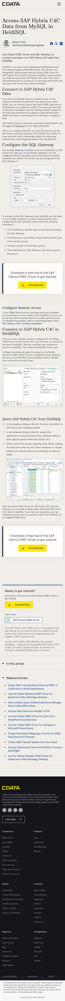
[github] (15, 810)
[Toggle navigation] (58, 4)
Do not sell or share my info (32, 997)
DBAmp (37, 851)
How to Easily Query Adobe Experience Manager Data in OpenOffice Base (35, 704)
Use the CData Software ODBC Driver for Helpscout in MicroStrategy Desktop (30, 757)
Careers (37, 917)
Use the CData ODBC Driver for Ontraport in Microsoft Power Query (32, 726)
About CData (39, 890)
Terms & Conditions (9, 976)
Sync (36, 838)
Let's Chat (10, 819)
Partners (37, 913)
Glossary (6, 960)
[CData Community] (21, 810)
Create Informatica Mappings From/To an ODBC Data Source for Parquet (34, 735)
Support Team (13, 517)
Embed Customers (10, 904)
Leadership (39, 908)
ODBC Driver (15, 312)
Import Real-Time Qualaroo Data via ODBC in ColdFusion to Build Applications (33, 687)
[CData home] (13, 4)
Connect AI (39, 842)
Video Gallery (8, 965)
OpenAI (37, 960)
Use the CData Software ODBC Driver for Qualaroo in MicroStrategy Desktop (30, 695)
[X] (10, 810)
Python (5, 851)
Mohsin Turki (19, 42)
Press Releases (40, 895)
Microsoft (38, 951)
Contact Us (39, 922)
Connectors (7, 890)
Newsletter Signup (10, 956)
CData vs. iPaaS (9, 908)
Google (37, 947)
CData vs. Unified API (11, 913)
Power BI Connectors (11, 869)
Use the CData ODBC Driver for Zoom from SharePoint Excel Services (31, 718)
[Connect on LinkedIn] (61, 43)
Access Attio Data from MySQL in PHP (29, 711)
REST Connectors (9, 860)
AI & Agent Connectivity (12, 899)
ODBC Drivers (8, 838)
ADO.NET (6, 847)
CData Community (10, 938)
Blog (4, 947)
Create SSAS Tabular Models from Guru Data (32, 742)
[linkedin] (4, 810)
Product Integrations (11, 895)
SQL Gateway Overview (21, 150)
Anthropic (38, 938)
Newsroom (38, 899)
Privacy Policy (32, 976)
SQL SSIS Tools (40, 847)
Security (51, 976)
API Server (6, 856)
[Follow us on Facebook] (51, 43)
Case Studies (8, 942)
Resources (6, 951)
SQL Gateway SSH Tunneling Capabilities (22, 323)
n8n (35, 956)
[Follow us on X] (56, 43)
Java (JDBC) (7, 842)
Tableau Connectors (11, 874)
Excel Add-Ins (8, 865)
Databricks (38, 942)
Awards (37, 904)
